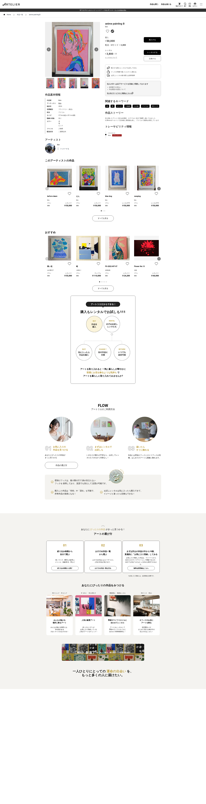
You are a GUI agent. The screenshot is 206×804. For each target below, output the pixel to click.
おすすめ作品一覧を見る (103, 568)
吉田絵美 (107, 270)
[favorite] (107, 31)
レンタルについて (111, 57)
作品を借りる (166, 4)
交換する (152, 59)
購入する (152, 40)
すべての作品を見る (120, 10)
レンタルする (152, 52)
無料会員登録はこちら (141, 568)
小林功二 (78, 270)
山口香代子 (50, 270)
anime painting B (34, 14)
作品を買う (154, 4)
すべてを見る (103, 218)
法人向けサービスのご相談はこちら (119, 93)
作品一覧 (20, 14)
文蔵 (135, 270)
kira (59, 103)
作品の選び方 (61, 465)
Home (9, 14)
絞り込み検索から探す (64, 568)
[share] (112, 31)
